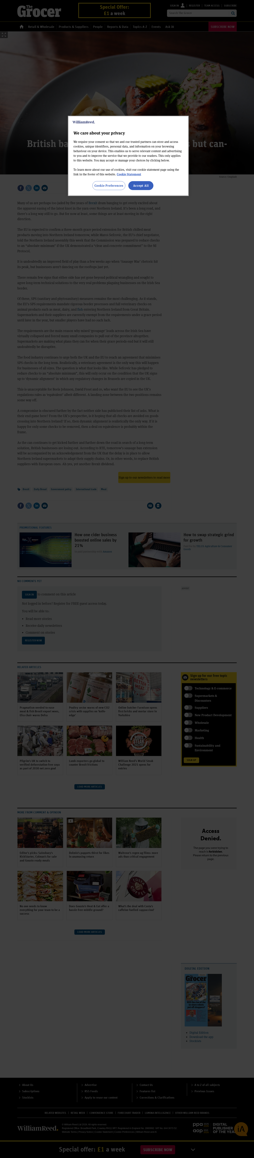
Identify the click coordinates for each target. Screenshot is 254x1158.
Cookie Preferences (108, 185)
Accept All (141, 185)
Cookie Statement (129, 174)
